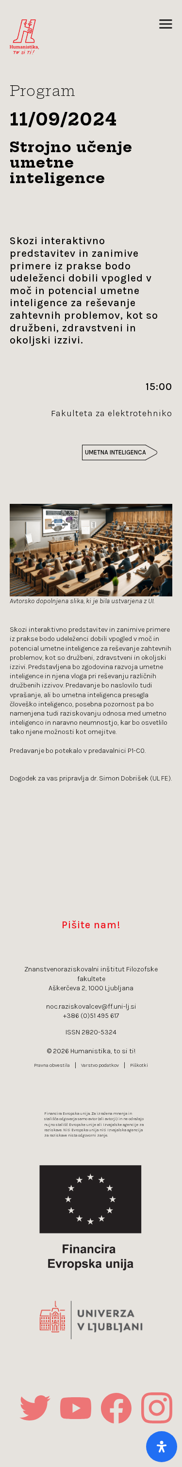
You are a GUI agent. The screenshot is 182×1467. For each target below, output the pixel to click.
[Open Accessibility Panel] (161, 1446)
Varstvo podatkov (100, 1065)
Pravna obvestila (52, 1065)
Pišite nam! (91, 925)
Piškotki (139, 1065)
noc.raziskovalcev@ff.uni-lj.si (91, 1006)
